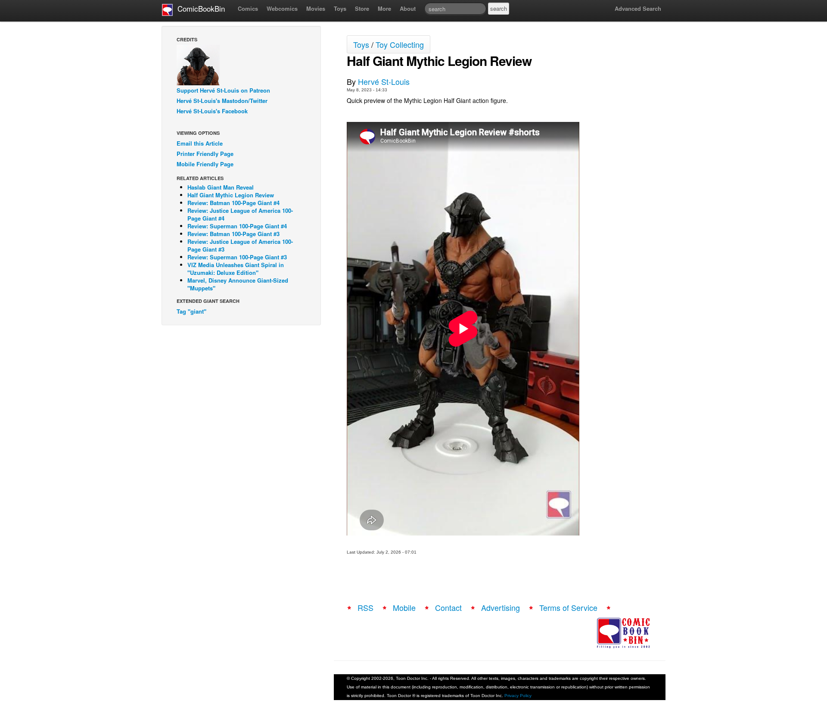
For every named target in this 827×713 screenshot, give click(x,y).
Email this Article (200, 143)
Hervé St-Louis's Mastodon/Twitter (222, 101)
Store (362, 8)
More (384, 8)
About (408, 8)
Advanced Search (638, 8)
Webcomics (282, 8)
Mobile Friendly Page (205, 164)
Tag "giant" (191, 311)
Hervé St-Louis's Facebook (212, 111)
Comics (248, 8)
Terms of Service (568, 607)
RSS (365, 607)
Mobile (404, 607)
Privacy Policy (518, 695)
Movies (315, 8)
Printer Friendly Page (205, 153)
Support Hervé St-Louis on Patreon (223, 90)
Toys (340, 8)
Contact (448, 607)
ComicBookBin (199, 8)
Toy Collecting (400, 44)
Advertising (500, 607)
